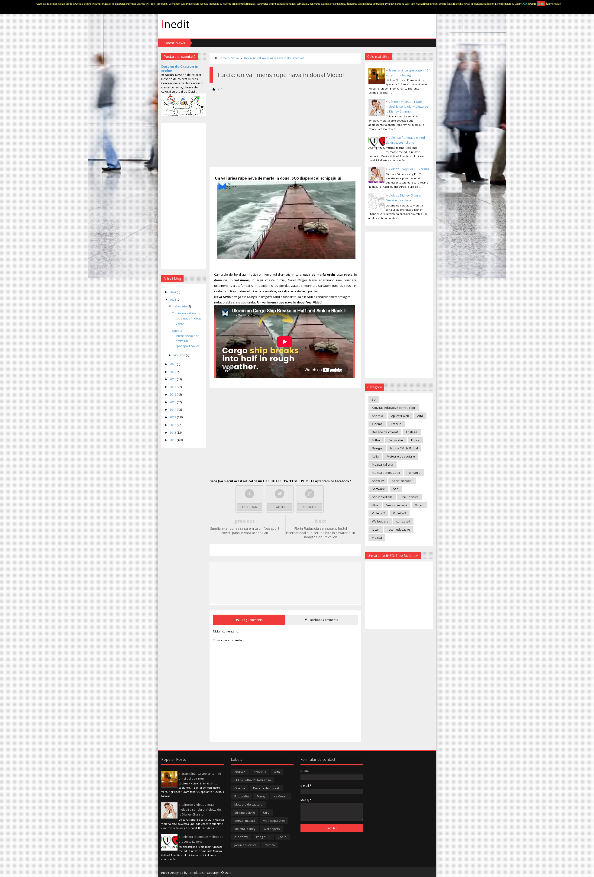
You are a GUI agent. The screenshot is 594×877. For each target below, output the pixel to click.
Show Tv (378, 481)
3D (374, 399)
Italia (375, 456)
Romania (414, 473)
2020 (173, 364)
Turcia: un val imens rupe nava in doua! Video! (187, 318)
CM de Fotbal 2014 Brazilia (252, 780)
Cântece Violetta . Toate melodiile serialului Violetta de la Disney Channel (407, 106)
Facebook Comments (323, 620)
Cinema (377, 424)
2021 (173, 299)
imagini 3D (263, 837)
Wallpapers (380, 521)
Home (223, 58)
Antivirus (260, 772)
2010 (173, 440)
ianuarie (179, 355)
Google (377, 448)
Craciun (396, 424)
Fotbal (376, 440)
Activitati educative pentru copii (394, 408)
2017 (173, 387)
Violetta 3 (399, 513)
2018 (173, 379)
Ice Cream (280, 796)
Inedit (175, 24)
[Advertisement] (184, 195)
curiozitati (403, 521)
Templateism (197, 873)
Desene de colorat (385, 432)
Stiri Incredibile (382, 497)
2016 (173, 394)
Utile (375, 505)
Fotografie (396, 440)
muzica (377, 537)
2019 (173, 372)
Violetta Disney (244, 829)
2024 (173, 292)
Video (235, 58)
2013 (173, 417)
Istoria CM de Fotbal (404, 448)
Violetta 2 (378, 513)
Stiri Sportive (410, 497)
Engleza (411, 432)
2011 (173, 432)
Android (377, 416)
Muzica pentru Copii (386, 473)
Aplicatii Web (400, 416)
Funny (415, 440)
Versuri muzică (396, 505)
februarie (180, 306)
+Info (541, 4)
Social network (402, 481)
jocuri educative (399, 529)
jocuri (376, 529)
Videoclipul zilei (274, 821)
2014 (173, 409)
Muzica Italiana (382, 464)
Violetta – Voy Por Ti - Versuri (409, 169)
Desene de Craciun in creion (179, 68)
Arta (420, 416)
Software (378, 489)
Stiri (395, 489)
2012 (173, 425)
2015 (173, 402)
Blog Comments (251, 620)
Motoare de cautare (401, 456)
